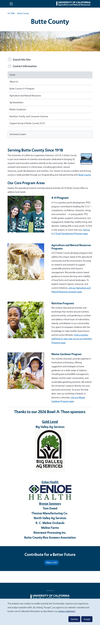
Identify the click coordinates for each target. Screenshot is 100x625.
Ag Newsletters (16, 102)
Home (12, 74)
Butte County (84, 174)
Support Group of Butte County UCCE (27, 123)
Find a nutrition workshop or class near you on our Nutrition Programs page (71, 338)
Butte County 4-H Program (22, 88)
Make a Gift (51, 562)
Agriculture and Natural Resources (25, 95)
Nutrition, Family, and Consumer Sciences (29, 116)
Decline (74, 619)
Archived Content (18, 134)
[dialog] (50, 611)
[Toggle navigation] (11, 3)
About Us (14, 81)
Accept (87, 619)
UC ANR (11, 13)
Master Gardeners (18, 109)
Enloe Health (50, 482)
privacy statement (66, 611)
